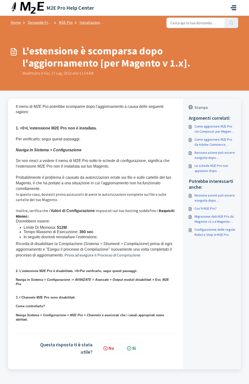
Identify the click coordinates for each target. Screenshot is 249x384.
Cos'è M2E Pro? (206, 208)
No (111, 348)
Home (16, 22)
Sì (134, 348)
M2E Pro (66, 22)
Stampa (201, 107)
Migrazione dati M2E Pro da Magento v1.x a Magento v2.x (214, 219)
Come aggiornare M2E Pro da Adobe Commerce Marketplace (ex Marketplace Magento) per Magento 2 (214, 142)
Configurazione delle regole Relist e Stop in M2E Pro (215, 232)
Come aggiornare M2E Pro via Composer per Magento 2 (214, 129)
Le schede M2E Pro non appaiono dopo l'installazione (211, 168)
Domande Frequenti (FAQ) (49, 22)
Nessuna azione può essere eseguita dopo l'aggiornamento (215, 155)
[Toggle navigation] (233, 7)
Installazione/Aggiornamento (105, 22)
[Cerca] (231, 22)
